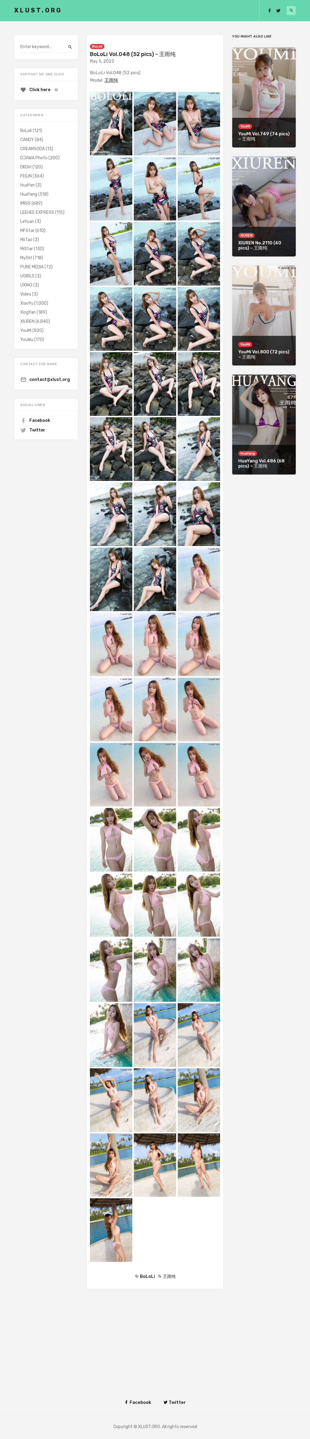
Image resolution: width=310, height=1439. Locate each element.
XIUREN (27, 321)
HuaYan (27, 185)
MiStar (26, 248)
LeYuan (27, 221)
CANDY (27, 139)
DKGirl (25, 167)
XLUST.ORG (38, 10)
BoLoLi (147, 1276)
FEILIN (26, 176)
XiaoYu (26, 303)
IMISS (25, 203)
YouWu (26, 339)
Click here (39, 89)
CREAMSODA (32, 148)
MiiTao (26, 239)
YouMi (25, 330)
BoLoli (97, 46)
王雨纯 (111, 80)
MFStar (27, 230)
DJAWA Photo (34, 157)
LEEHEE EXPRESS (37, 212)
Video (25, 294)
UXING (26, 285)
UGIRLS (27, 276)
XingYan (28, 312)
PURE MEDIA (32, 267)
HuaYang (28, 194)
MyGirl (26, 257)
